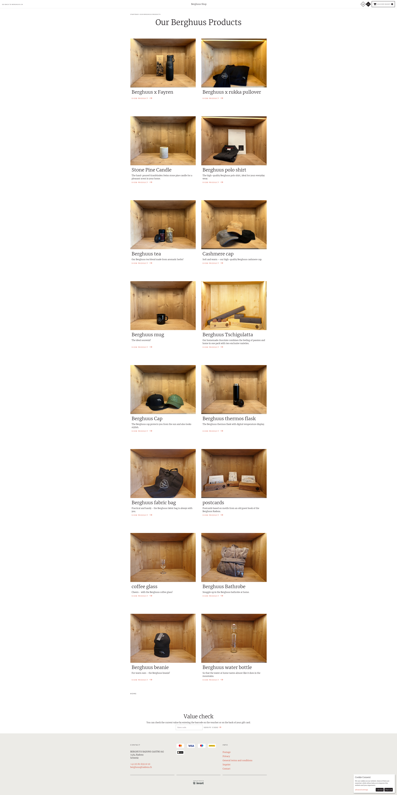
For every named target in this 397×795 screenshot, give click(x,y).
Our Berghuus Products (150, 14)
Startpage (134, 14)
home (133, 693)
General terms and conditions (237, 760)
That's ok (388, 790)
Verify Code (211, 727)
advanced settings (361, 790)
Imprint (226, 764)
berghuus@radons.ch (141, 767)
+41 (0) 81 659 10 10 (140, 764)
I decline (380, 790)
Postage (227, 752)
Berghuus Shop (198, 4)
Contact (226, 768)
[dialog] (374, 783)
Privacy (226, 756)
